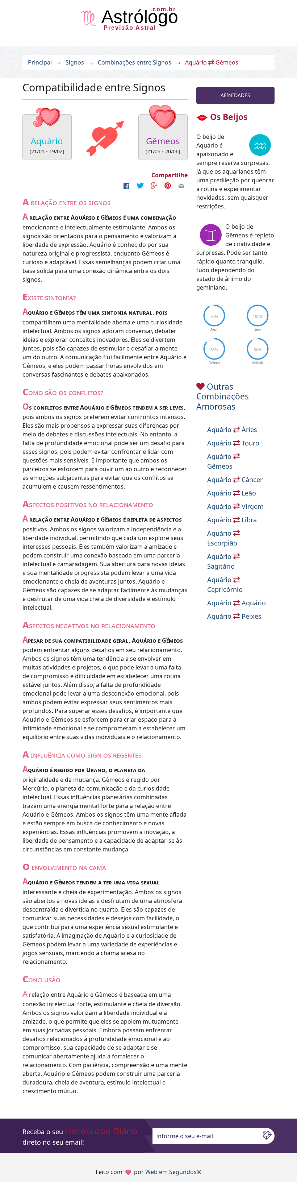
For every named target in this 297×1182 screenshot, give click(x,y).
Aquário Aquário (236, 602)
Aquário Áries (232, 429)
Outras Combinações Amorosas (222, 396)
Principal (40, 62)
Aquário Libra (232, 519)
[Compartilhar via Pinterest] (168, 185)
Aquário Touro (233, 443)
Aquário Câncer (235, 479)
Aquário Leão (231, 493)
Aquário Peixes (234, 616)
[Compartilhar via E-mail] (181, 185)
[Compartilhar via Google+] (154, 185)
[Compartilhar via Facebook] (126, 185)
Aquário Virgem (235, 506)
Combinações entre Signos (134, 62)
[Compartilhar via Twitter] (140, 185)
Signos (75, 62)
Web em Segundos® (173, 1172)
